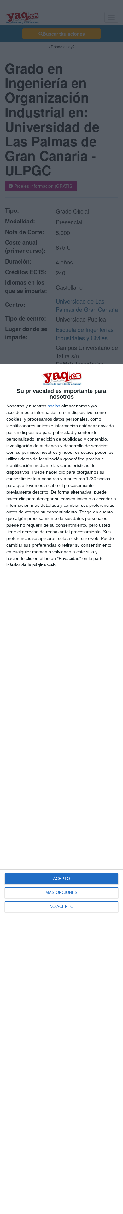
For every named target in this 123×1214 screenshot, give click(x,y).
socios (54, 406)
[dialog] (61, 789)
